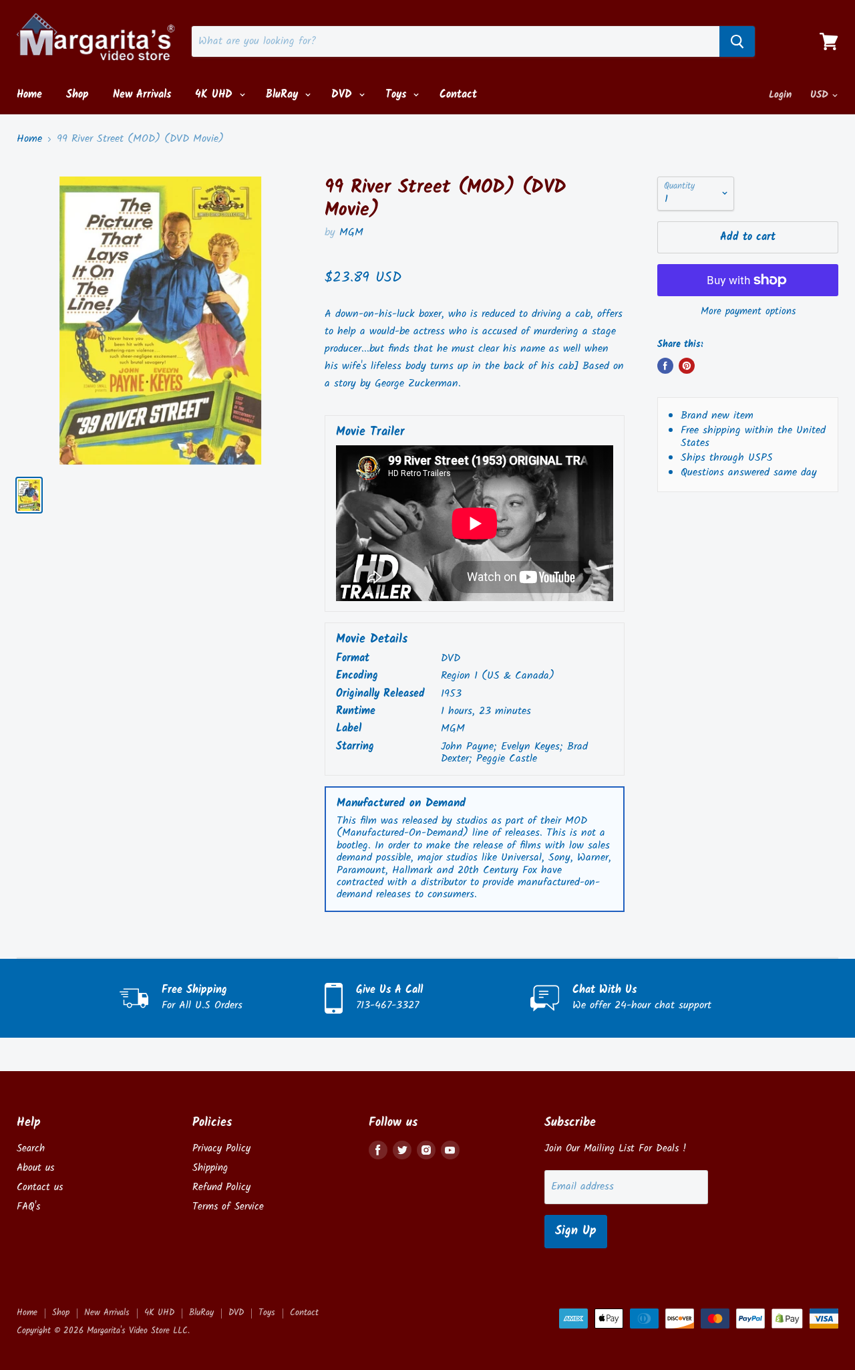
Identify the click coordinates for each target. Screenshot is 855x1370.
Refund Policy (221, 1187)
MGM (351, 232)
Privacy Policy (221, 1149)
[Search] (737, 41)
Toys (397, 94)
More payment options (748, 312)
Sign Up (575, 1231)
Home (29, 94)
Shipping (210, 1168)
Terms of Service (228, 1207)
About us (35, 1168)
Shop (77, 94)
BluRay (284, 94)
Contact (458, 94)
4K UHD (215, 94)
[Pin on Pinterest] (687, 366)
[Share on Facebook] (665, 366)
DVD (343, 94)
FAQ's (28, 1207)
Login (780, 95)
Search (31, 1149)
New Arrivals (142, 94)
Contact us (40, 1187)
